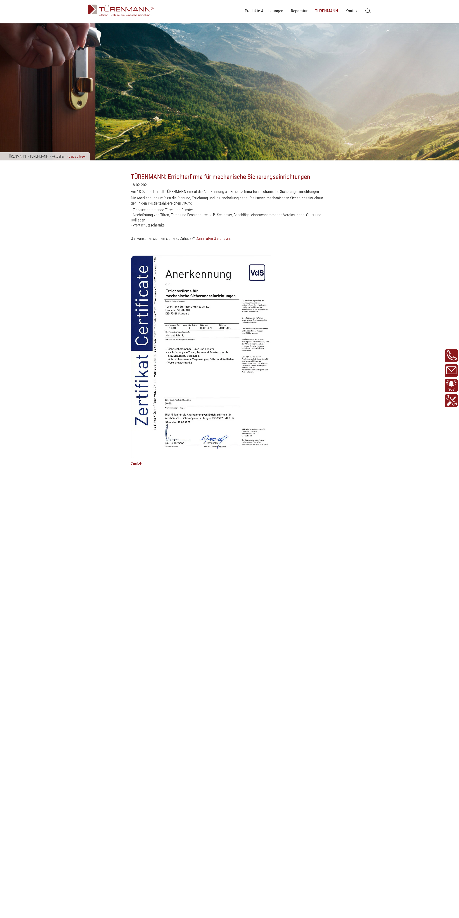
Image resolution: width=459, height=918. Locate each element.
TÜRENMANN (326, 10)
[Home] (121, 10)
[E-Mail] (451, 370)
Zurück (136, 464)
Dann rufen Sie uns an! (213, 238)
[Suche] (368, 11)
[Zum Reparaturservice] (451, 400)
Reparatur (299, 10)
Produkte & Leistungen (264, 10)
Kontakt (352, 10)
